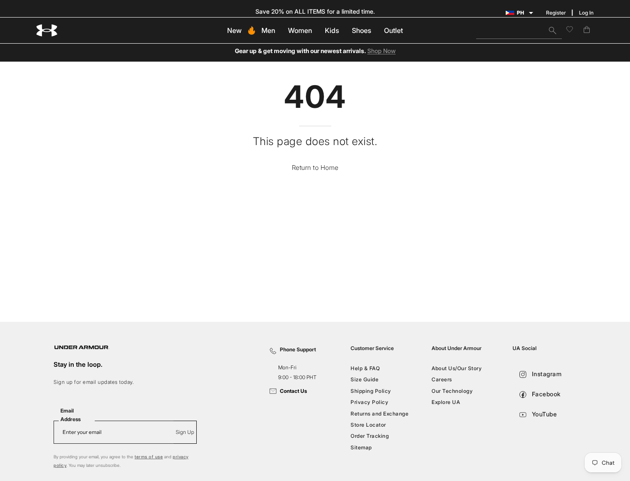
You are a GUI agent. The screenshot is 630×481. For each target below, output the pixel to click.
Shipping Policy (371, 391)
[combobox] (519, 30)
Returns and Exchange (379, 413)
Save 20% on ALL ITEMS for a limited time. (315, 11)
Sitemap (361, 447)
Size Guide (364, 379)
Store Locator (368, 425)
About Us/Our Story (457, 368)
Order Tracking (370, 436)
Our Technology (452, 391)
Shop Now (381, 51)
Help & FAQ (365, 368)
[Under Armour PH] (47, 30)
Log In (586, 12)
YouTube (543, 414)
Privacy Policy (369, 402)
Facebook (545, 394)
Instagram (545, 373)
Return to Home (315, 167)
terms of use (149, 456)
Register (556, 12)
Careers (442, 379)
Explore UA (446, 402)
